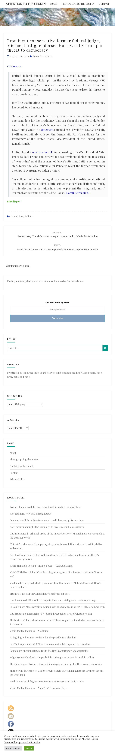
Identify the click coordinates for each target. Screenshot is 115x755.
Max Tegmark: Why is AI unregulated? (30, 513)
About (13, 452)
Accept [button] (29, 748)
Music (53, 3)
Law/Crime (17, 216)
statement (47, 130)
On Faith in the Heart (21, 466)
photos (29, 281)
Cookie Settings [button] (13, 748)
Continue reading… (78, 193)
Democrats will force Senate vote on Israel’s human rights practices (47, 520)
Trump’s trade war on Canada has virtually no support (39, 593)
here (99, 372)
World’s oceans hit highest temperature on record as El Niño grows (47, 681)
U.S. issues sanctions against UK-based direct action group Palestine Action (51, 613)
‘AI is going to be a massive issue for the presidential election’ (43, 637)
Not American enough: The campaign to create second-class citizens (47, 526)
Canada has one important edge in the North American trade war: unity (49, 650)
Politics (28, 216)
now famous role (42, 152)
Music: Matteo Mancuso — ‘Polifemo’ (29, 630)
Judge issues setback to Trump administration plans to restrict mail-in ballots (52, 657)
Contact (104, 3)
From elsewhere (42, 56)
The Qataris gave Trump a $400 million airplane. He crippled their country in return (56, 664)
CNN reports (14, 66)
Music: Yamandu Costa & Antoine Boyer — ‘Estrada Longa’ (41, 565)
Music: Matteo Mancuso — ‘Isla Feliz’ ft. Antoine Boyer (39, 688)
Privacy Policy (17, 479)
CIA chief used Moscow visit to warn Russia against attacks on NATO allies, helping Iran (57, 606)
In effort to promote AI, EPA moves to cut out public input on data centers (50, 644)
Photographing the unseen (78, 3)
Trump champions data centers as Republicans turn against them (45, 507)
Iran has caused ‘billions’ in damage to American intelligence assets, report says (53, 600)
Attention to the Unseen (26, 4)
